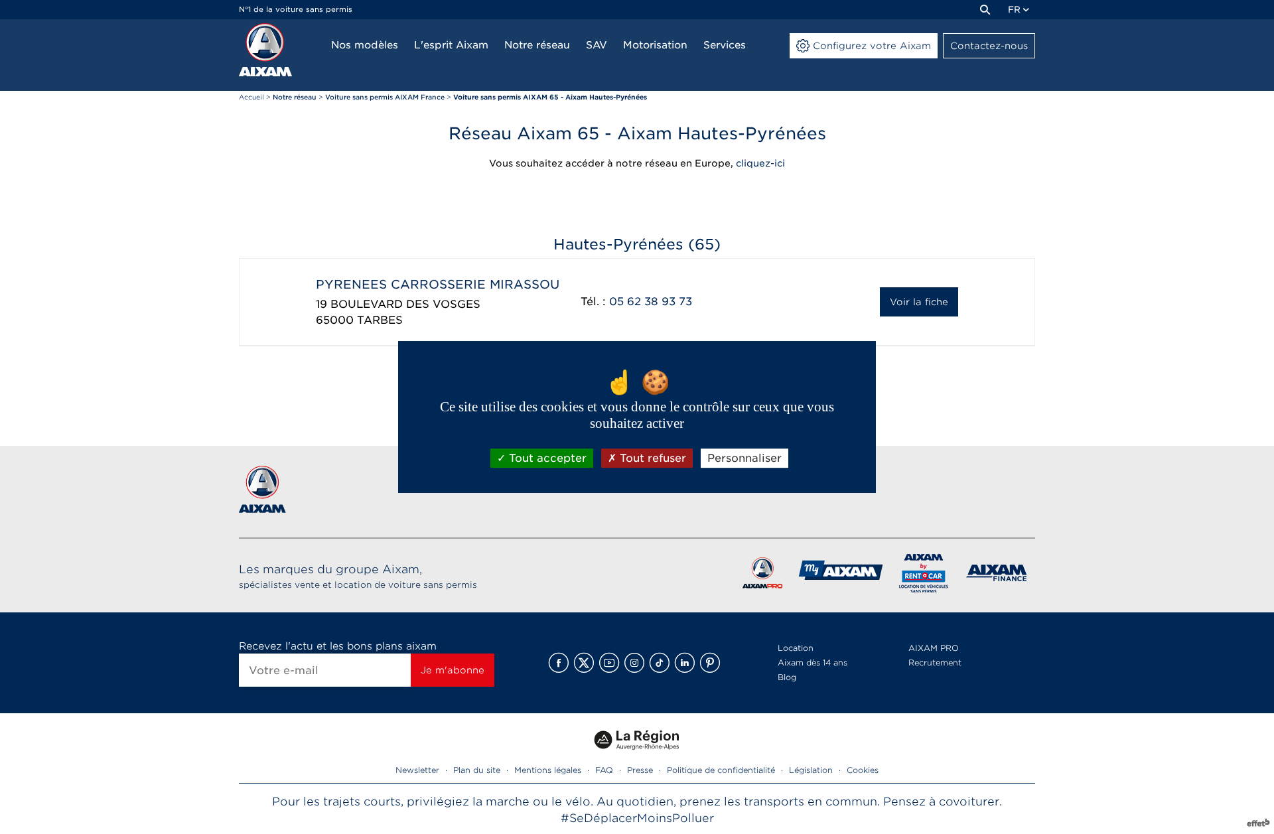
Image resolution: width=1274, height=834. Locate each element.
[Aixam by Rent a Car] (924, 575)
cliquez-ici (760, 163)
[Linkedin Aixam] (685, 663)
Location (796, 648)
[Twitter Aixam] (584, 663)
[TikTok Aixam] (660, 663)
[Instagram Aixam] (634, 663)
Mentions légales (547, 770)
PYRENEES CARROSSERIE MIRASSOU (437, 284)
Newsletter (417, 770)
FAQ (604, 770)
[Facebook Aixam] (559, 663)
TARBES (380, 320)
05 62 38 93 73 (650, 301)
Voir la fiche (919, 302)
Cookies (863, 770)
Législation (811, 770)
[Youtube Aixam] (609, 663)
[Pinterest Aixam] (710, 663)
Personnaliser (744, 458)
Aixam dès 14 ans (812, 662)
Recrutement (934, 662)
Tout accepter (546, 458)
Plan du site (476, 770)
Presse (640, 770)
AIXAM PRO (933, 648)
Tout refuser (651, 458)
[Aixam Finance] (996, 576)
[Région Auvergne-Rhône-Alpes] (637, 755)
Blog (787, 677)
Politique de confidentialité (721, 770)
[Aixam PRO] (762, 575)
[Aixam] (265, 49)
